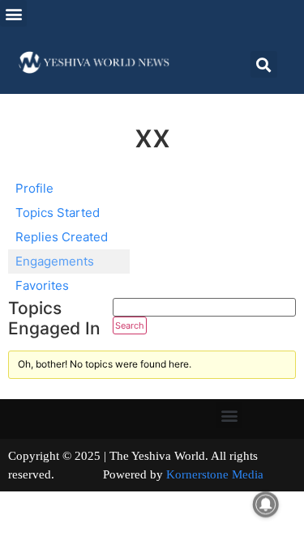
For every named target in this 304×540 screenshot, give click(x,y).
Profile (34, 188)
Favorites (42, 285)
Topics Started (57, 212)
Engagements (54, 261)
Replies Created (61, 236)
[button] (13, 13)
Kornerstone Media (214, 474)
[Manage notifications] (266, 504)
